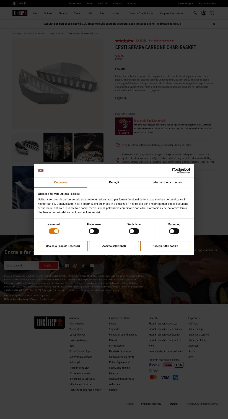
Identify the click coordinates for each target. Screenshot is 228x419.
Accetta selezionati (114, 245)
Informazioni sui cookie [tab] (167, 182)
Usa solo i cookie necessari (63, 245)
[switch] (94, 231)
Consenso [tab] (60, 182)
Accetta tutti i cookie (165, 245)
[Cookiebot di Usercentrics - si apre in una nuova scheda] (174, 170)
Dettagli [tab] (114, 182)
